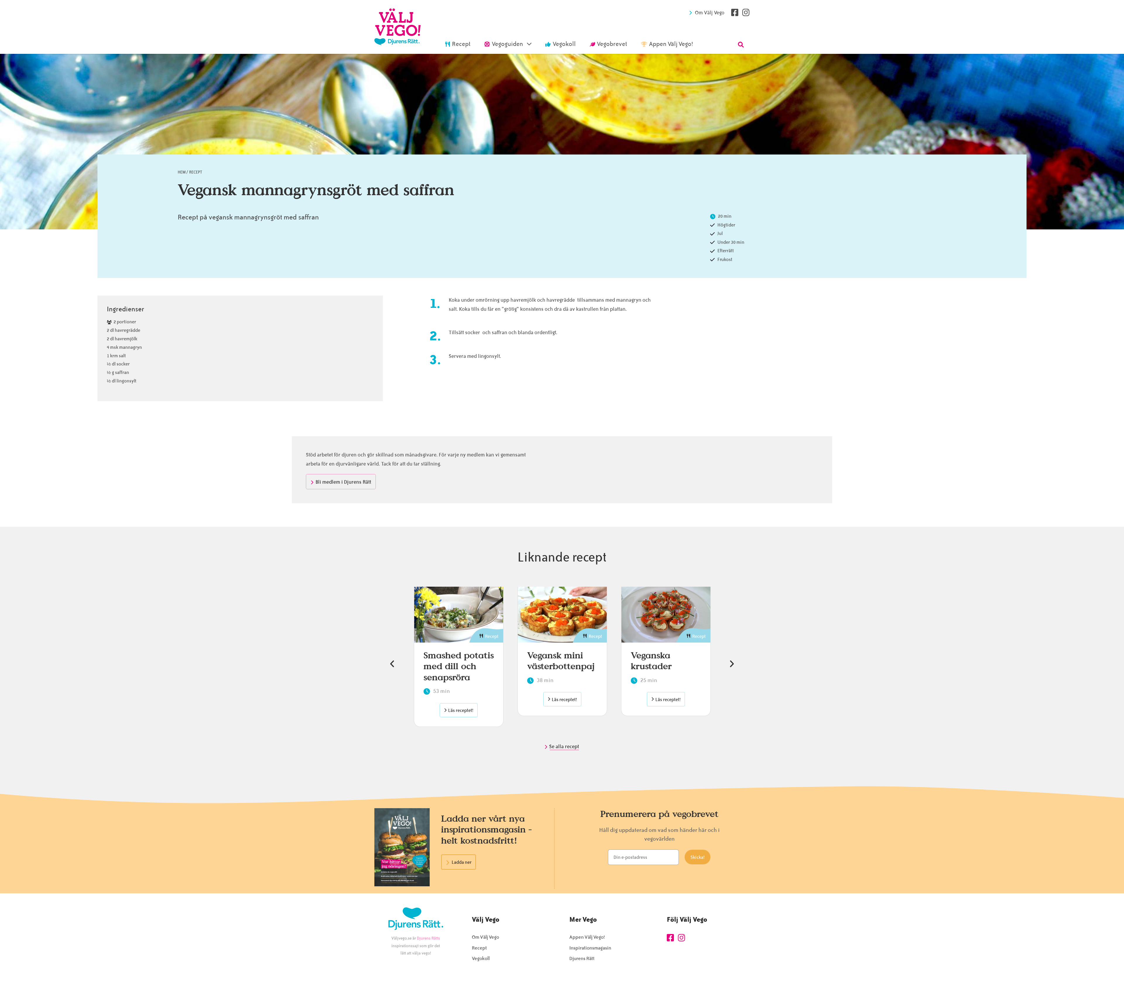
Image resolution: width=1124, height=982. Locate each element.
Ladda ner (462, 862)
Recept (195, 172)
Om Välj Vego (709, 12)
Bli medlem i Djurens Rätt (343, 482)
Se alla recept (564, 746)
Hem (182, 172)
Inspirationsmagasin (590, 948)
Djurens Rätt (581, 958)
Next (732, 664)
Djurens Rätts (428, 938)
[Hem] (397, 26)
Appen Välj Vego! (587, 937)
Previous (392, 664)
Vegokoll (481, 958)
